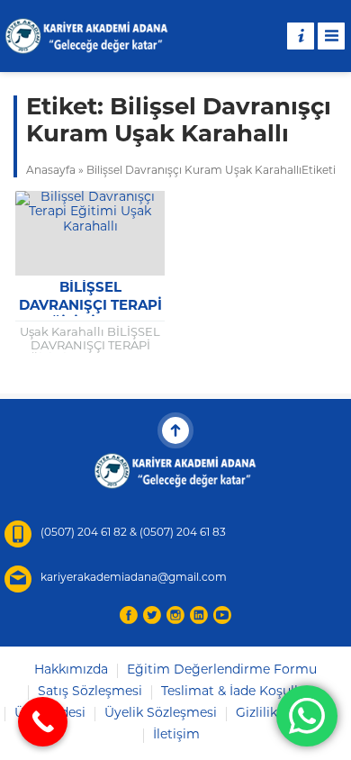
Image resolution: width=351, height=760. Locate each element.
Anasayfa (51, 171)
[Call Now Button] (43, 721)
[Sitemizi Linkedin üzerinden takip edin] (199, 615)
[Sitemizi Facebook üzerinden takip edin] (129, 615)
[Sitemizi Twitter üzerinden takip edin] (152, 615)
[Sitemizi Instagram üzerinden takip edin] (175, 615)
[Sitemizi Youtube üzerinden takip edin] (222, 615)
